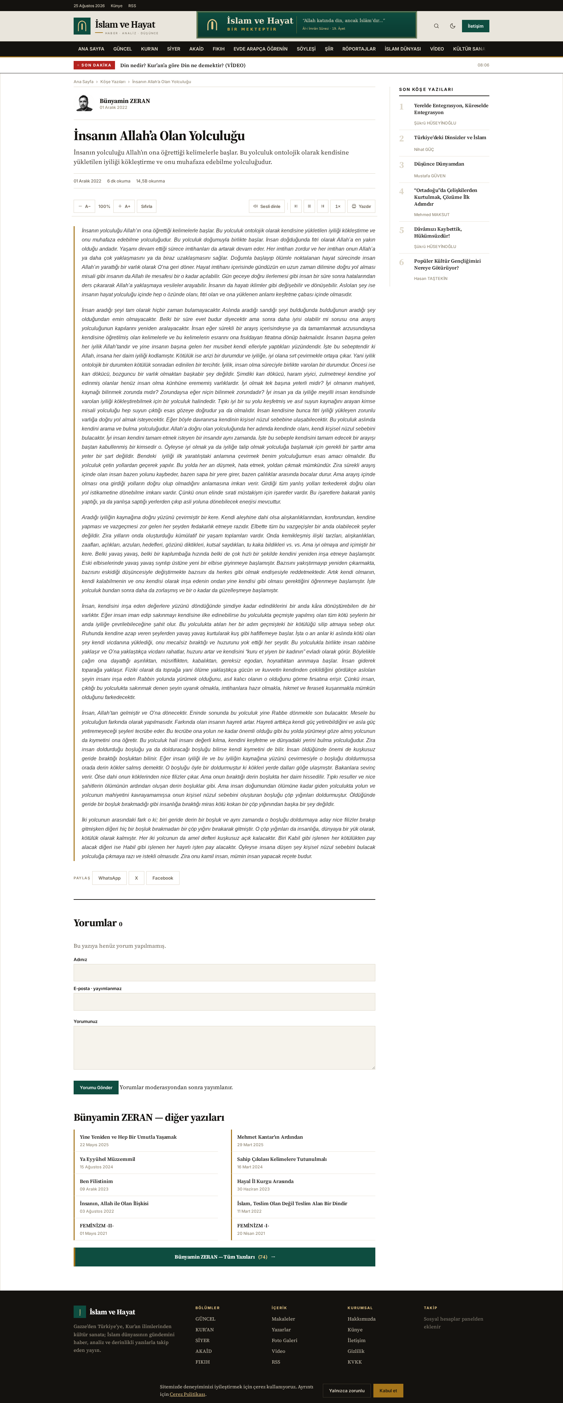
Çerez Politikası (187, 1394)
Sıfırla (146, 206)
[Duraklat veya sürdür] (309, 206)
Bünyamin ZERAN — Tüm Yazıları (225, 1257)
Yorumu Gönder (96, 1087)
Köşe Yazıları (112, 81)
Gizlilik (356, 1351)
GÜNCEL (122, 48)
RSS (132, 5)
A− (88, 206)
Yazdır (365, 206)
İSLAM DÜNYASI (403, 48)
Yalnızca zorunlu (347, 1390)
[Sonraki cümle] (322, 206)
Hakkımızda (362, 1318)
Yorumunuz (86, 1021)
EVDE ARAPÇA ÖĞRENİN (261, 48)
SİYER (173, 48)
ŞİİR (329, 48)
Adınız (80, 959)
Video (278, 1351)
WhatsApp (109, 878)
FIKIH (218, 48)
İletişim (476, 26)
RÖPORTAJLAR (359, 48)
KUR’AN (149, 48)
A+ (128, 206)
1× (337, 206)
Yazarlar (281, 1329)
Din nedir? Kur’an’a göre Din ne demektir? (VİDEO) (183, 65)
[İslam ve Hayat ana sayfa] (129, 26)
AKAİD (196, 48)
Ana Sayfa (91, 48)
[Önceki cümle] (296, 206)
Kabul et (388, 1390)
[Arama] (436, 26)
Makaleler (283, 1318)
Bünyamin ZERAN (125, 100)
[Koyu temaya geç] (452, 26)
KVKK (355, 1361)
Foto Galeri (284, 1340)
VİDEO (437, 48)
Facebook (162, 878)
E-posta (98, 988)
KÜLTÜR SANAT (470, 48)
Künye (117, 5)
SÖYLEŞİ (306, 48)
